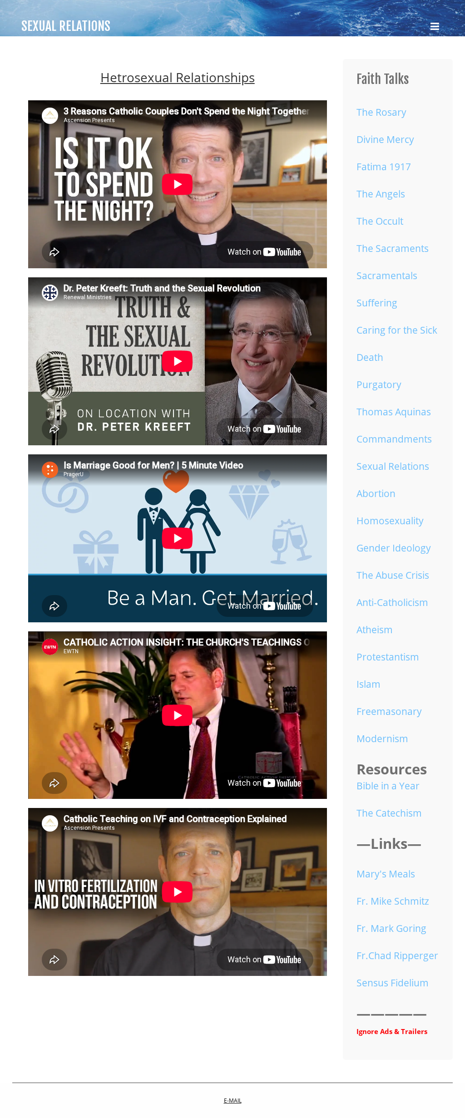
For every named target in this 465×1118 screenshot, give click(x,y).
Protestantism (387, 656)
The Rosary (381, 112)
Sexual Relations (392, 466)
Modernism (382, 738)
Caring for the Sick (396, 330)
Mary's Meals (385, 873)
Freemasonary (389, 711)
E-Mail (233, 1100)
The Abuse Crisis (392, 575)
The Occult (379, 221)
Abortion (376, 493)
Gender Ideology (393, 548)
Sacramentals (386, 275)
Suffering (376, 302)
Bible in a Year (388, 785)
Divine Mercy (385, 139)
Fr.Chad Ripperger (397, 955)
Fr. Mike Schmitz (392, 901)
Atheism (374, 629)
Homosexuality (390, 520)
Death (369, 357)
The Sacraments (392, 248)
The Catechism (389, 813)
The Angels (380, 193)
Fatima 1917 (383, 166)
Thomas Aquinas (393, 411)
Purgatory (378, 384)
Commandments (394, 439)
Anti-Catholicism (392, 602)
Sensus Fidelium (392, 982)
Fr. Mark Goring (391, 928)
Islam (368, 684)
